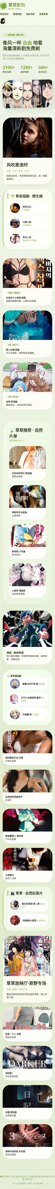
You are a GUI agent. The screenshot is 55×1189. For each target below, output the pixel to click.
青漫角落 (43, 14)
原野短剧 (17, 14)
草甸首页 (4, 14)
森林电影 (30, 14)
